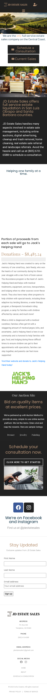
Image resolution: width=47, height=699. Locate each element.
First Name (9, 558)
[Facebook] (18, 507)
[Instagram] (29, 507)
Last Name (9, 570)
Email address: (11, 581)
